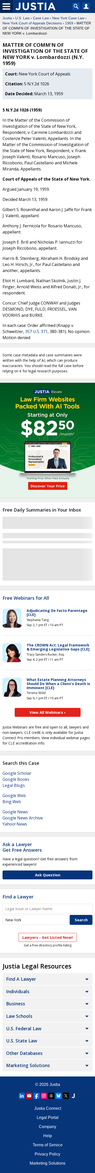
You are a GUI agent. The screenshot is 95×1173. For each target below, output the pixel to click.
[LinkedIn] (22, 1096)
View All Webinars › (47, 712)
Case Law (41, 18)
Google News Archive (23, 818)
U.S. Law (22, 18)
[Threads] (51, 1096)
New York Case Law (68, 18)
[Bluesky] (58, 1096)
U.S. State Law (21, 1041)
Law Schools (19, 1016)
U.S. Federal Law (23, 1028)
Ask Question (47, 874)
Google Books (16, 779)
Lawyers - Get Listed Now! (47, 937)
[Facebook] (36, 1096)
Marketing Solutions (28, 1065)
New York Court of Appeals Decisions (32, 23)
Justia (7, 18)
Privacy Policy (47, 1154)
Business (15, 1004)
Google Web (14, 795)
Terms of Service (48, 1145)
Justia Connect (47, 1108)
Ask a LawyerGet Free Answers (22, 847)
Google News (15, 812)
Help (47, 1136)
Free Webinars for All (26, 598)
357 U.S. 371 (36, 331)
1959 (69, 23)
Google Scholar (17, 773)
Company (47, 1126)
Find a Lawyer (18, 897)
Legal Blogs (14, 785)
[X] (66, 1096)
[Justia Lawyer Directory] (73, 1096)
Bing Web (12, 801)
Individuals (17, 991)
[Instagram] (44, 1096)
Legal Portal (48, 1117)
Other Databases (24, 1053)
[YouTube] (29, 1096)
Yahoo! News (15, 824)
